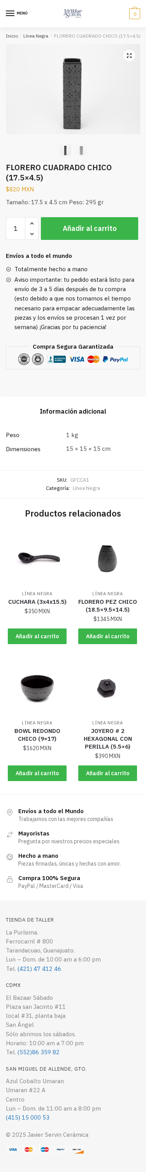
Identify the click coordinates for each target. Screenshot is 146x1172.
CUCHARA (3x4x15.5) (37, 601)
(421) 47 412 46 (39, 968)
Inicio (12, 36)
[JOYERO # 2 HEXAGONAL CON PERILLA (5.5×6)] (107, 687)
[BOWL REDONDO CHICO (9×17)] (37, 687)
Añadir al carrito (90, 228)
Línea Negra (35, 36)
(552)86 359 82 (39, 1052)
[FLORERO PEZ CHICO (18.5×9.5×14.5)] (107, 557)
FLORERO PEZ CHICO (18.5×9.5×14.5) (107, 605)
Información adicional (73, 411)
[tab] (73, 412)
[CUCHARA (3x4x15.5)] (37, 557)
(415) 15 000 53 (27, 1117)
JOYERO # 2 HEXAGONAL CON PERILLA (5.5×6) (108, 738)
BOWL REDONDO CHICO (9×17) (37, 734)
